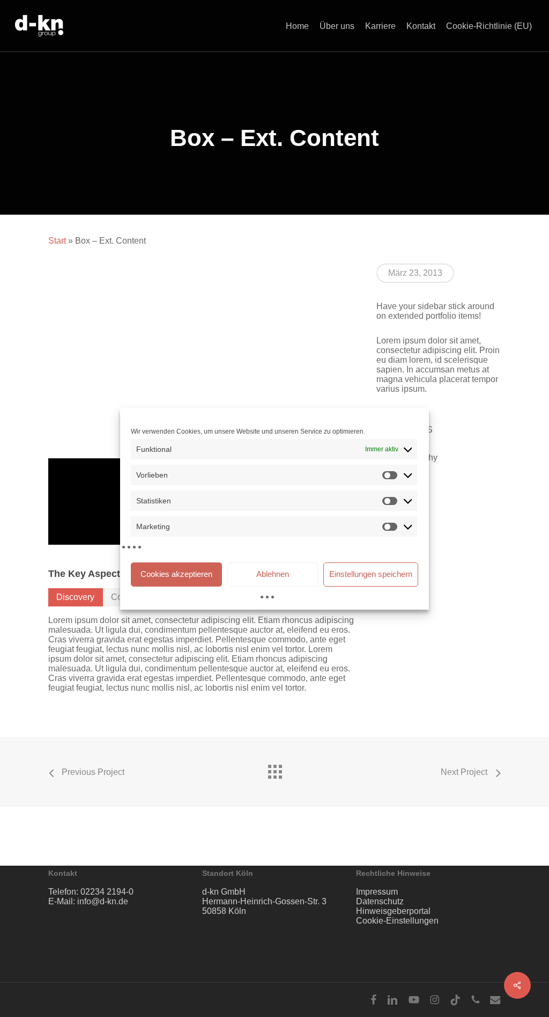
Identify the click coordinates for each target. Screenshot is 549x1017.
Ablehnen (272, 574)
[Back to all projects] (274, 769)
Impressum (377, 891)
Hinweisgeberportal (393, 911)
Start (57, 240)
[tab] (75, 597)
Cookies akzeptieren (176, 574)
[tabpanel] (201, 654)
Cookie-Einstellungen (397, 920)
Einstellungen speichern (370, 574)
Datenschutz (380, 901)
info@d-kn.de (102, 901)
